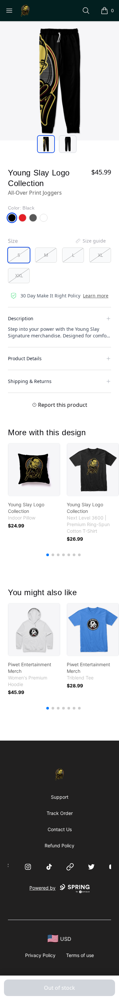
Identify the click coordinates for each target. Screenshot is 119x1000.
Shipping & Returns (30, 381)
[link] (34, 469)
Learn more (95, 295)
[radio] (19, 255)
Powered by (42, 888)
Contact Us (60, 829)
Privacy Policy (40, 955)
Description (20, 318)
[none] (90, 241)
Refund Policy (59, 845)
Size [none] (13, 241)
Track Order (60, 813)
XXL (19, 275)
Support (59, 797)
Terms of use (80, 955)
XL (100, 255)
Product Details (25, 358)
